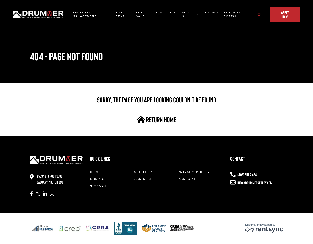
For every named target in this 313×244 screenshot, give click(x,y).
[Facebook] (31, 194)
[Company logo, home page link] (38, 14)
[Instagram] (52, 194)
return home (160, 119)
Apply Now (285, 14)
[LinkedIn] (45, 194)
